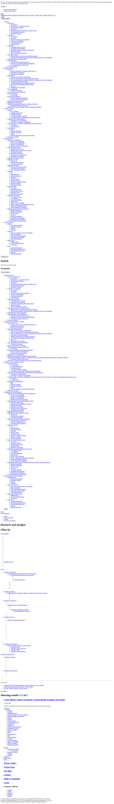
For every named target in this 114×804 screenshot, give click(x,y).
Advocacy (10, 231)
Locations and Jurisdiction (7, 654)
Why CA (9, 69)
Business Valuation (16, 131)
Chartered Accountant (16, 90)
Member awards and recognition (19, 146)
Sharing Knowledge (16, 253)
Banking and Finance (13, 745)
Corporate (10, 739)
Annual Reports (15, 44)
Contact (7, 775)
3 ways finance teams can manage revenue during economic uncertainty (34, 700)
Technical (9, 171)
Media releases (14, 241)
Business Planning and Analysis (15, 716)
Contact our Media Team (17, 243)
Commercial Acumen (13, 728)
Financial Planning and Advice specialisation (22, 135)
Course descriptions (12, 93)
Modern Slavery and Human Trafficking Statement (24, 56)
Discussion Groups (16, 189)
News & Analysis (8, 222)
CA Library (14, 188)
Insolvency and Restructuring (18, 182)
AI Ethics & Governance (17, 162)
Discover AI (14, 161)
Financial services (15, 180)
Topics (2, 569)
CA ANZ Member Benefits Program (17, 221)
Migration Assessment (18, 15)
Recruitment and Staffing (17, 156)
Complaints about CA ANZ (18, 47)
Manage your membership (14, 140)
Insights (9, 224)
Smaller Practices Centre (13, 147)
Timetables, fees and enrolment (15, 101)
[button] (5, 19)
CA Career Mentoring (16, 200)
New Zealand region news (18, 250)
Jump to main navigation (10, 9)
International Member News (18, 249)
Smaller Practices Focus (17, 149)
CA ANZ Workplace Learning (19, 116)
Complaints (10, 45)
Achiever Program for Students (19, 99)
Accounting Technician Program (19, 81)
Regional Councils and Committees (20, 39)
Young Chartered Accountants (19, 207)
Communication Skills (13, 722)
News (8, 246)
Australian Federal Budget (18, 237)
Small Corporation (12, 743)
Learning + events (9, 108)
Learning (9, 110)
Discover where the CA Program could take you (23, 71)
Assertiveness (11, 724)
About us (6, 21)
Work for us (14, 29)
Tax (12, 173)
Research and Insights (16, 225)
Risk (12, 129)
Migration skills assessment (14, 102)
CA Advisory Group (16, 197)
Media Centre (11, 240)
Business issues (15, 179)
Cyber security (14, 750)
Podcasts (13, 252)
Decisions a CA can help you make (20, 26)
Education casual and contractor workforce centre (24, 30)
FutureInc (13, 229)
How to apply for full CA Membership (21, 77)
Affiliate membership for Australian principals (23, 83)
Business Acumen (12, 730)
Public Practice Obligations (18, 219)
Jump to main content (9, 11)
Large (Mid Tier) (11, 734)
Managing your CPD (12, 137)
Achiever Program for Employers (19, 98)
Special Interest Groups (17, 191)
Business (9, 719)
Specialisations (11, 128)
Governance (10, 35)
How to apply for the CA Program (16, 92)
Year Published (5, 533)
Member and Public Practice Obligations (18, 209)
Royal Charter (14, 213)
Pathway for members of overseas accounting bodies (24, 78)
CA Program (14, 95)
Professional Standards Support (19, 206)
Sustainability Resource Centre (15, 158)
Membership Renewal (6, 15)
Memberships (10, 75)
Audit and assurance (16, 176)
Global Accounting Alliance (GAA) (20, 62)
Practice (9, 731)
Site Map (8, 771)
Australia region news (16, 247)
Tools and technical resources (18, 170)
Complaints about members (18, 48)
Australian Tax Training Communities (21, 122)
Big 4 (8, 733)
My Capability (44, 15)
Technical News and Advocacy (19, 155)
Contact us (27, 15)
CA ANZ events (15, 126)
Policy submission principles (18, 235)
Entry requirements (12, 89)
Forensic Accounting (16, 132)
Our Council (14, 36)
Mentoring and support (13, 195)
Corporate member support (18, 168)
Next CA (13, 86)
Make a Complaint (12, 779)
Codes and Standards (16, 216)
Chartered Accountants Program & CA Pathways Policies (22, 104)
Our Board (13, 38)
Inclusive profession (12, 66)
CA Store (37, 15)
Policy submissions (16, 234)
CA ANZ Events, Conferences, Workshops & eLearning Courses (24, 123)
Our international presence (18, 32)
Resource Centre (11, 186)
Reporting (13, 177)
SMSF (12, 134)
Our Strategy (14, 24)
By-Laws (13, 215)
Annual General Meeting (17, 41)
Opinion (13, 228)
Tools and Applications (17, 164)
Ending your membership (17, 144)
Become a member (9, 68)
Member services (8, 138)
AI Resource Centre (12, 159)
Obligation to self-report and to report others (22, 50)
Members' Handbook (16, 210)
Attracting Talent (15, 192)
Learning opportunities (17, 113)
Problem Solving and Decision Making (17, 715)
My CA (53, 15)
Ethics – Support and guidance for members (22, 204)
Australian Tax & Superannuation (16, 119)
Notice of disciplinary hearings (19, 53)
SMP (8, 736)
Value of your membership (18, 143)
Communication (11, 721)
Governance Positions (16, 42)
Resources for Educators (17, 74)
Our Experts (14, 244)
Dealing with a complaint (17, 203)
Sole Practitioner (11, 737)
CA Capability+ (15, 111)
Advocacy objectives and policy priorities (21, 232)
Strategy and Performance (14, 727)
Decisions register (15, 51)
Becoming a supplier (16, 33)
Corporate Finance (12, 713)
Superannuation (15, 174)
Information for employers (17, 72)
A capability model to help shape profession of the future (25, 117)
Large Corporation (12, 740)
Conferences (14, 125)
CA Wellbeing (14, 198)
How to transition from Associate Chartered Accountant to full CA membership (31, 80)
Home (2, 13)
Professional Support (16, 152)
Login (2, 17)
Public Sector (14, 201)
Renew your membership (17, 141)
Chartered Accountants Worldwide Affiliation (23, 63)
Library (32, 15)
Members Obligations (16, 212)
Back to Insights (5, 513)
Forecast (9, 718)
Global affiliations (12, 60)
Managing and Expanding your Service (21, 150)
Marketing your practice (17, 194)
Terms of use (24, 3)
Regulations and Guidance (18, 218)
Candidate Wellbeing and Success (19, 105)
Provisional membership (13, 96)
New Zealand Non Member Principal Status (22, 84)
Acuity (49, 15)
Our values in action (12, 54)
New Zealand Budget (16, 238)
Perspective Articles (16, 227)
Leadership (10, 725)
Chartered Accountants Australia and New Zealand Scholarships (24, 107)
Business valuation (16, 183)
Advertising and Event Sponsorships (17, 59)
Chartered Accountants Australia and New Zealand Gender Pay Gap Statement (31, 57)
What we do (10, 23)
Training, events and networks (19, 167)
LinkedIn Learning (16, 114)
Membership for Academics (18, 87)
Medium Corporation (12, 742)
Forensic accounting (16, 185)
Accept (3, 6)
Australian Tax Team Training (18, 120)
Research (9, 710)
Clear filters (4, 691)
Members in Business (13, 165)
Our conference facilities (17, 27)
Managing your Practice (17, 153)
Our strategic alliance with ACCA (20, 65)
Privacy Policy (10, 763)
